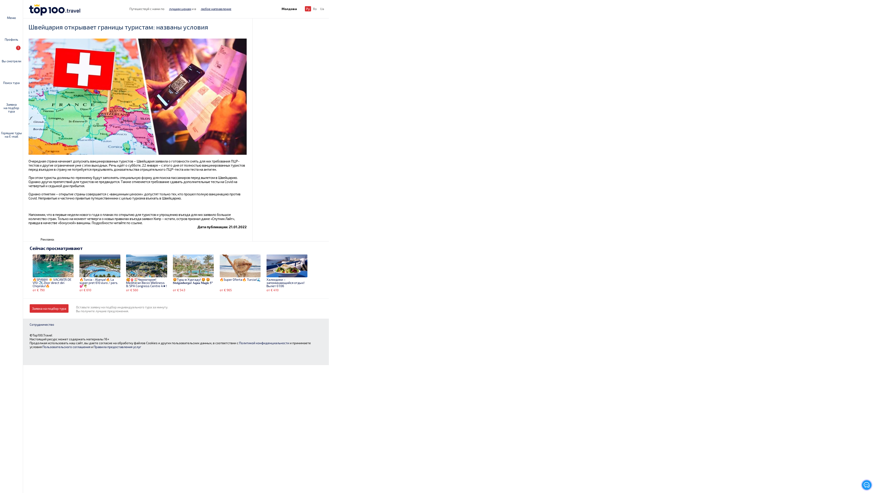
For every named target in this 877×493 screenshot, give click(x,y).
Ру (308, 9)
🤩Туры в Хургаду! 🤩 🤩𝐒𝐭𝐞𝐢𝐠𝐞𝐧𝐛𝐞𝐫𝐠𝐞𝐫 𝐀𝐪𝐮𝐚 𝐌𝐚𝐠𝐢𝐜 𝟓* (193, 281)
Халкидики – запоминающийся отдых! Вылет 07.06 (285, 283)
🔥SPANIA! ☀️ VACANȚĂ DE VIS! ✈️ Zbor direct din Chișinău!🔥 (52, 283)
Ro (315, 9)
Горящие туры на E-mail (11, 134)
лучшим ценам (180, 9)
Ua (322, 9)
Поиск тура (11, 82)
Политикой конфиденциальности (264, 343)
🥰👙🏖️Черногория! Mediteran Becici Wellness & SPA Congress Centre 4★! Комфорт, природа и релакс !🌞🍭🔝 (146, 283)
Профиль (11, 39)
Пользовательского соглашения (66, 347)
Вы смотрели (11, 54)
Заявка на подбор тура (11, 107)
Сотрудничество (42, 324)
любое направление (216, 9)
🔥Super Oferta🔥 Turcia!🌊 (240, 279)
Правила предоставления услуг (117, 347)
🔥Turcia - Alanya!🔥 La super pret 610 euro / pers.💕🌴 (98, 283)
